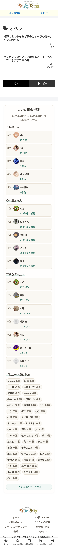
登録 (16, 531)
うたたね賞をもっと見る (29, 487)
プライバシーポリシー (16, 526)
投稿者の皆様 (42, 526)
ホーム (15, 517)
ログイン (42, 531)
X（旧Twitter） (42, 517)
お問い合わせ (16, 522)
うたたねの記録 (42, 522)
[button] (42, 83)
